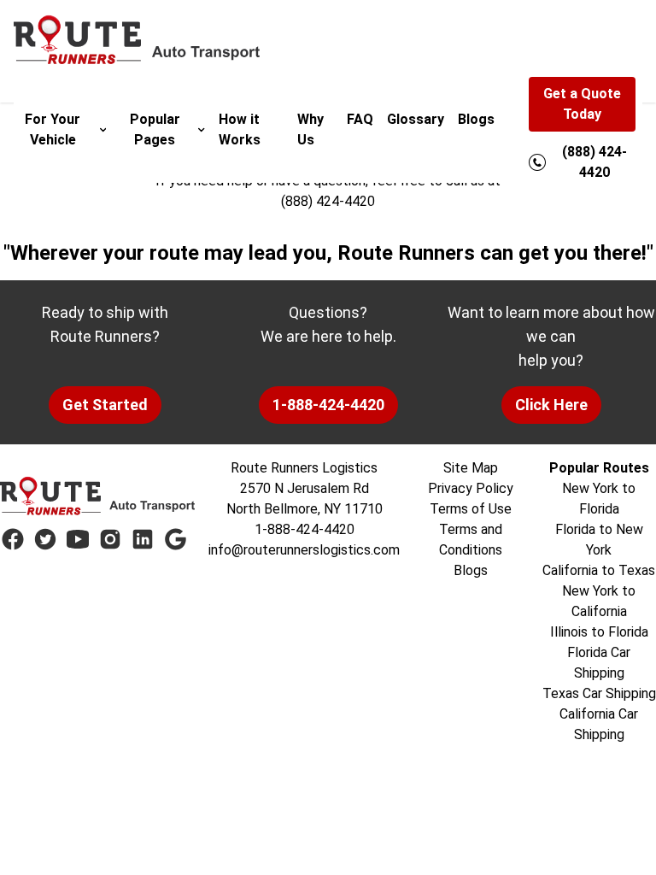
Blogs (476, 119)
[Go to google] (175, 539)
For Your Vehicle (52, 129)
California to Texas (598, 570)
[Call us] (537, 162)
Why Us (310, 129)
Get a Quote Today (582, 103)
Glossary (415, 119)
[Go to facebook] (13, 539)
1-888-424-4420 (328, 405)
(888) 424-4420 (328, 201)
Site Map (470, 468)
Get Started (105, 405)
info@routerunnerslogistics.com (304, 550)
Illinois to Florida (599, 632)
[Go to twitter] (45, 539)
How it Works (240, 129)
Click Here (551, 405)
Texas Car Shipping (599, 693)
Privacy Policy (470, 488)
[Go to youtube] (78, 539)
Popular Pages (155, 129)
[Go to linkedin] (142, 539)
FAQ (360, 119)
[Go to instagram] (110, 539)
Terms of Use (471, 509)
